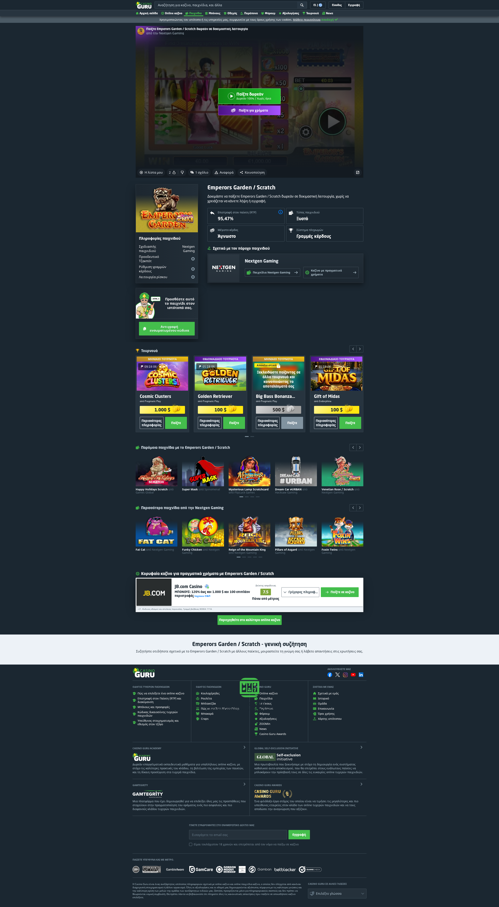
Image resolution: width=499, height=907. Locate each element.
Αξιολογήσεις (290, 13)
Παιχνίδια (195, 13)
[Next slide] (359, 348)
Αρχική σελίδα (149, 13)
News (329, 13)
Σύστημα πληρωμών (309, 230)
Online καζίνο (173, 13)
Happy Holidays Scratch (154, 491)
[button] (252, 172)
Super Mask (201, 489)
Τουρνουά (312, 13)
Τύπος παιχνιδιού (308, 212)
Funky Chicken (201, 551)
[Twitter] (337, 674)
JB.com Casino (189, 586)
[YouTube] (353, 674)
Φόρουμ (270, 13)
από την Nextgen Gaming (165, 33)
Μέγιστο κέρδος (228, 230)
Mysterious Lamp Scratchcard (249, 491)
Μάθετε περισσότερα (306, 19)
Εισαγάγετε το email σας (205, 832)
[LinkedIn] (361, 674)
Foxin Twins (338, 551)
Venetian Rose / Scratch (340, 491)
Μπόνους (214, 13)
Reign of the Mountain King (247, 551)
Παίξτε (176, 423)
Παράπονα (251, 13)
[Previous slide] (353, 348)
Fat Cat (155, 549)
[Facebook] (329, 674)
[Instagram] (345, 674)
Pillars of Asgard (295, 551)
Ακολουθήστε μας (339, 669)
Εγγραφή (299, 834)
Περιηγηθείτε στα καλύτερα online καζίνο (249, 620)
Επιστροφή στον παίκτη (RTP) (237, 212)
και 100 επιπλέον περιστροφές (212, 594)
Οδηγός (232, 13)
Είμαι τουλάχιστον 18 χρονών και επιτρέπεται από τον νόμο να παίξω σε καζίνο (246, 844)
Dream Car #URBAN (291, 491)
